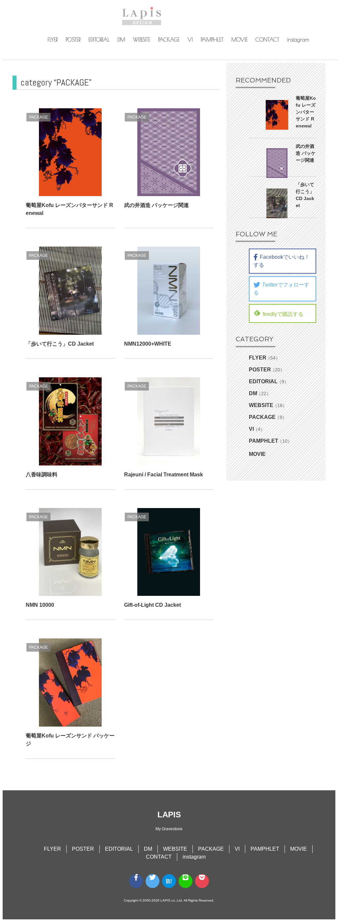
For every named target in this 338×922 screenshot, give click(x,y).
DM (121, 40)
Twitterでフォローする (281, 288)
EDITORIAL (99, 40)
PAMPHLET (212, 40)
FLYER (53, 40)
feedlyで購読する (283, 314)
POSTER (73, 40)
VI (190, 40)
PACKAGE (169, 40)
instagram (298, 40)
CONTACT (267, 40)
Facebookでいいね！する (282, 261)
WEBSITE (141, 40)
